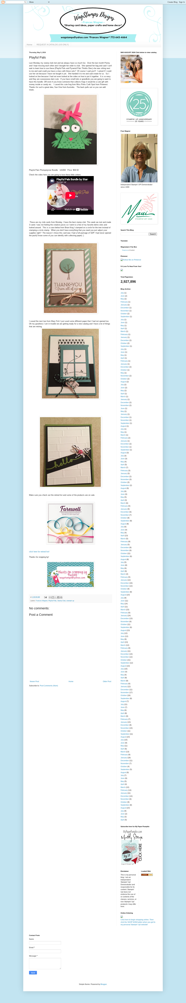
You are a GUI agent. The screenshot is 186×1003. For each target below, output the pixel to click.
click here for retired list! (39, 552)
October (124, 314)
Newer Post (34, 681)
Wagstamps (125, 250)
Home (29, 44)
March (123, 331)
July (122, 293)
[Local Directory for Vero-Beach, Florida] (147, 875)
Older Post (107, 681)
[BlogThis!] (52, 597)
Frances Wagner (42, 601)
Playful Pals (52, 601)
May (122, 299)
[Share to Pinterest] (61, 597)
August (123, 382)
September (125, 317)
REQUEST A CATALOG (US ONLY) (53, 44)
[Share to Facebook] (58, 597)
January (124, 305)
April (122, 328)
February (124, 302)
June (123, 296)
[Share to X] (55, 597)
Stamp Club (61, 601)
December (125, 308)
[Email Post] (45, 597)
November (125, 311)
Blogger (104, 984)
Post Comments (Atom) (49, 686)
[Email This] (50, 597)
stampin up (70, 601)
